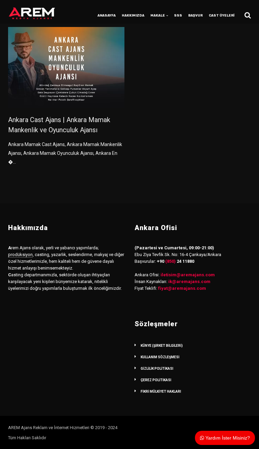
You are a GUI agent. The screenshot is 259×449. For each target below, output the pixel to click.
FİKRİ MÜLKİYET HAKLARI (161, 391)
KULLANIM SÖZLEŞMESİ (160, 357)
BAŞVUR (195, 15)
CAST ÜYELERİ (221, 15)
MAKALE (157, 15)
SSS (178, 15)
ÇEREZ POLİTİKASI (156, 380)
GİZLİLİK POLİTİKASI (157, 368)
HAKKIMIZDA (133, 15)
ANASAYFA (106, 15)
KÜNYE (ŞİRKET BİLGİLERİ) (162, 345)
